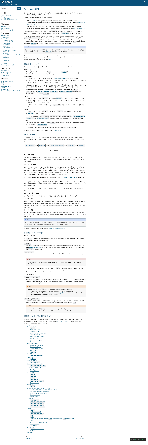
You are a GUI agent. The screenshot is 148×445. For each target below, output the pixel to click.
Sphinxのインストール (7, 27)
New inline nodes (35, 395)
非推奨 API (5, 63)
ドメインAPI (6, 52)
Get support (4, 71)
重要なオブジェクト (6, 15)
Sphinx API (14, 4)
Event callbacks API (8, 42)
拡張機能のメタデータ (6, 18)
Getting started (5, 28)
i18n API (5, 59)
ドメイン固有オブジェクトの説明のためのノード (43, 390)
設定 (2, 83)
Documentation (5, 4)
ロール (32, 369)
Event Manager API (8, 47)
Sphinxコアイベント (36, 335)
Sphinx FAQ (4, 74)
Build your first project (7, 30)
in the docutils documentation (69, 177)
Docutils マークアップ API (9, 50)
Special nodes (34, 397)
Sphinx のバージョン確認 (37, 336)
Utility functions (34, 424)
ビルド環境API (6, 44)
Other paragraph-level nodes (38, 393)
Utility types (33, 425)
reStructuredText (6, 86)
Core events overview (36, 345)
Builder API (5, 46)
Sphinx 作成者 (5, 75)
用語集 (3, 88)
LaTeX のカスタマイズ (7, 65)
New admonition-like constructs (39, 391)
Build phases (4, 17)
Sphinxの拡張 (5, 37)
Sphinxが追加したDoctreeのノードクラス (11, 55)
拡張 (2, 84)
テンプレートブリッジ (36, 340)
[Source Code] (145, 2)
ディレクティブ (34, 371)
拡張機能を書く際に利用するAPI (9, 20)
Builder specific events (36, 348)
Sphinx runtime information (38, 333)
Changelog (4, 89)
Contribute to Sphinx (7, 72)
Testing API (5, 62)
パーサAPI (5, 53)
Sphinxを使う (5, 36)
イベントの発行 (34, 331)
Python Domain (34, 383)
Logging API (6, 57)
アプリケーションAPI (8, 40)
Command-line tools (7, 81)
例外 (31, 342)
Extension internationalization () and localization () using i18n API (52, 418)
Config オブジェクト (36, 338)
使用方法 (32, 430)
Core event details (35, 347)
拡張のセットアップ (35, 329)
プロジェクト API (7, 43)
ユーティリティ (6, 60)
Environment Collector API (9, 49)
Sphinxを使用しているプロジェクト (10, 91)
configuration (37, 429)
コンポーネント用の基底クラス (38, 422)
